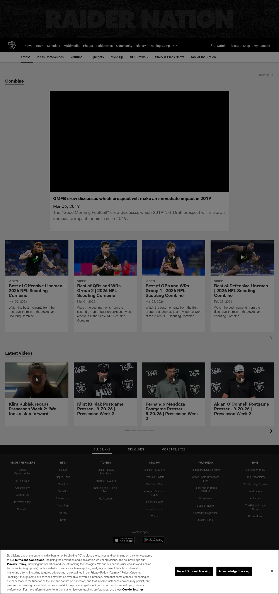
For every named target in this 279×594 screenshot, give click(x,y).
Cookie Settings (133, 589)
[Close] (272, 571)
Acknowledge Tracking (234, 571)
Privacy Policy (16, 564)
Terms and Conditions (29, 560)
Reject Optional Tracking (193, 571)
